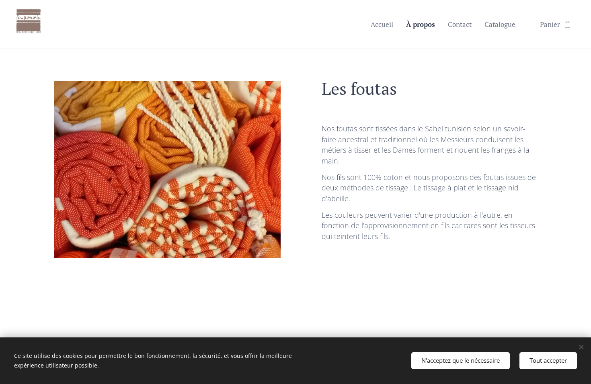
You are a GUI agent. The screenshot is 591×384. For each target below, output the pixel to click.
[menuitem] (384, 24)
